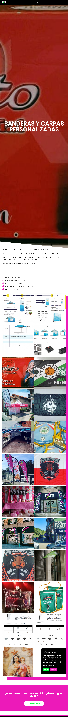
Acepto (46, 669)
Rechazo (53, 669)
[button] (37, 2)
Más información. (49, 665)
